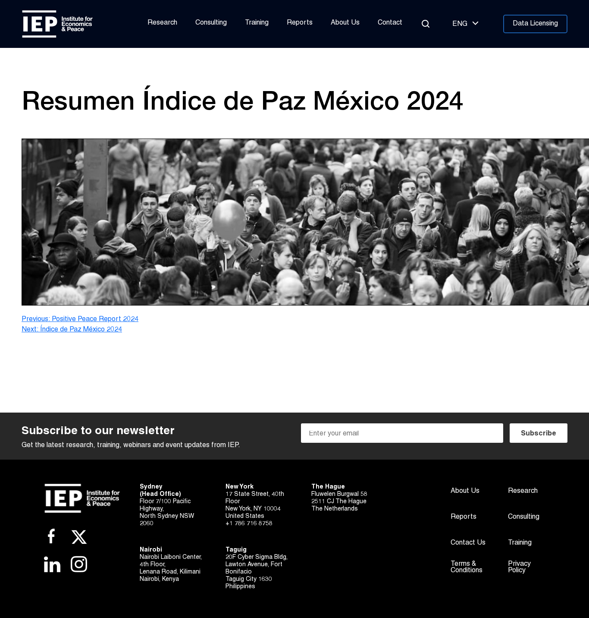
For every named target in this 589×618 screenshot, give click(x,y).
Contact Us (468, 543)
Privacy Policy (519, 567)
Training (257, 23)
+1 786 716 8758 (249, 524)
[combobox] (464, 24)
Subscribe (538, 434)
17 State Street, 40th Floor (255, 498)
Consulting (211, 23)
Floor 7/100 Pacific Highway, (165, 505)
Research (162, 23)
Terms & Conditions (466, 567)
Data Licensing (535, 24)
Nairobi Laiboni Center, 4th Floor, (171, 561)
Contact (390, 23)
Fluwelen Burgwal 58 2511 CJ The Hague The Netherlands (339, 502)
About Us (345, 23)
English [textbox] (459, 24)
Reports (300, 23)
